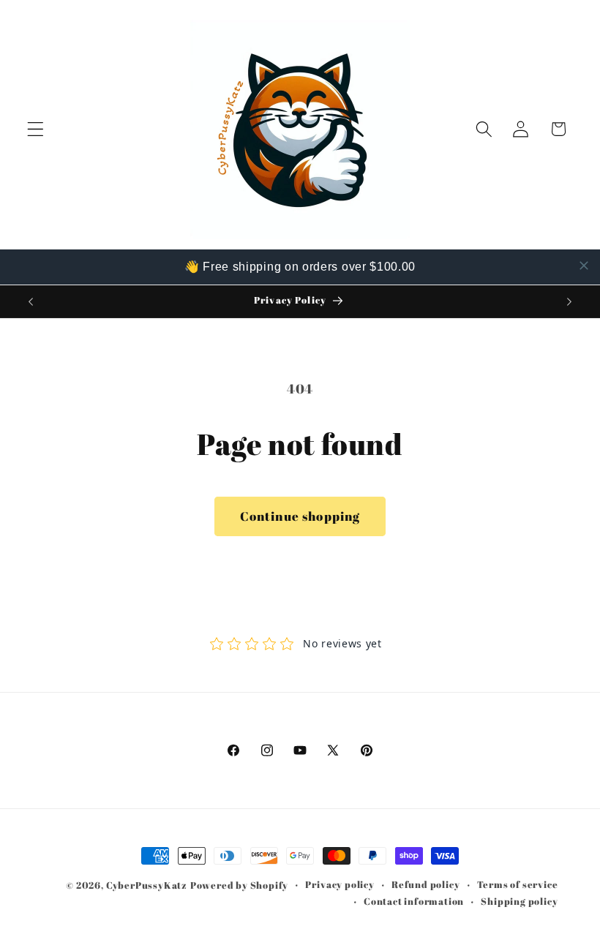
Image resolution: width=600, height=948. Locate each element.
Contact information (414, 901)
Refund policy (425, 885)
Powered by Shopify (239, 885)
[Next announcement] (569, 301)
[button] (35, 129)
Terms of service (517, 885)
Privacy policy (339, 885)
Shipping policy (519, 901)
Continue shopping (300, 516)
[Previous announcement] (31, 301)
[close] (584, 265)
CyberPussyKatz (146, 885)
